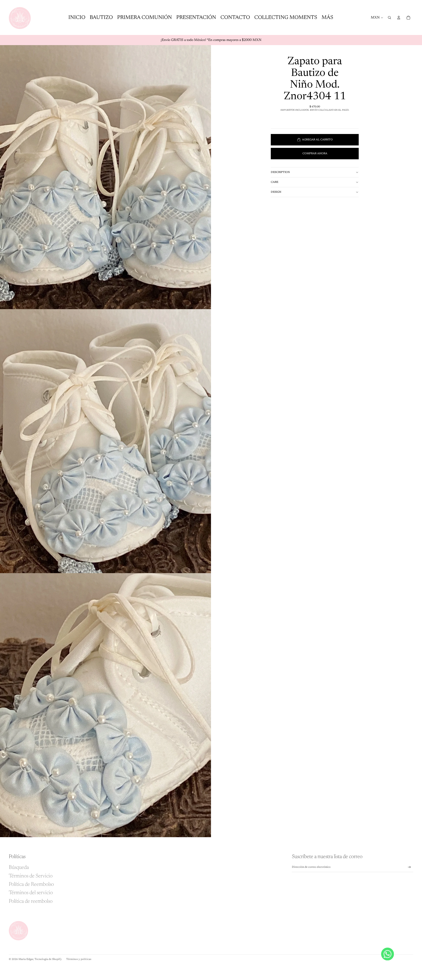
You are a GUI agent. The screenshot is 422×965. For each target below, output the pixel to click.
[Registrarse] (409, 867)
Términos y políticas (78, 959)
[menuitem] (327, 17)
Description (280, 172)
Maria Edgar (25, 959)
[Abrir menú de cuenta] (399, 17)
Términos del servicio (31, 892)
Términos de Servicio (31, 876)
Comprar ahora (314, 153)
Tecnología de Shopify (48, 959)
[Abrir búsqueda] (389, 17)
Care (274, 182)
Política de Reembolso (31, 884)
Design (276, 192)
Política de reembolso (31, 901)
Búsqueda (19, 867)
